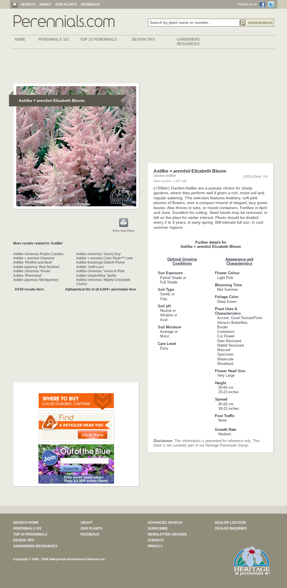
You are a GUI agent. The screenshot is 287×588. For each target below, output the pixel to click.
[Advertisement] (143, 67)
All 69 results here (29, 289)
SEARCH (28, 4)
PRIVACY (155, 546)
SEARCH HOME (26, 523)
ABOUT (45, 4)
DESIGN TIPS (143, 39)
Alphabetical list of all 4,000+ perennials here (100, 289)
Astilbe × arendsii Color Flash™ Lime (104, 258)
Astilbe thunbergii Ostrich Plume (100, 262)
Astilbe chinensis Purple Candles (38, 254)
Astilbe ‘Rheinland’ (27, 276)
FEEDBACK (90, 4)
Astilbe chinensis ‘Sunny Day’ (98, 254)
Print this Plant (124, 230)
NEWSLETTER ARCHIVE (167, 534)
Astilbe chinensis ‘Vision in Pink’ (100, 271)
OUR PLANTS (66, 4)
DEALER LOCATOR (230, 523)
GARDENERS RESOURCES (188, 41)
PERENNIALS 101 (53, 39)
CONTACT (156, 540)
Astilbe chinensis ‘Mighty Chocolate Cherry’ (103, 282)
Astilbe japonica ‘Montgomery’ (36, 280)
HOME (20, 39)
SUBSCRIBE (158, 528)
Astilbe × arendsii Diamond (33, 258)
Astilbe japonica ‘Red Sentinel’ (36, 267)
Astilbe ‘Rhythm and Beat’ (32, 262)
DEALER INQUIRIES (231, 528)
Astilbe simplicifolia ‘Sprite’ (96, 276)
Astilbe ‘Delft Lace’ (90, 267)
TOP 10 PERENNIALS (98, 39)
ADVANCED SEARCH (165, 523)
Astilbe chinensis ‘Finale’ (32, 271)
